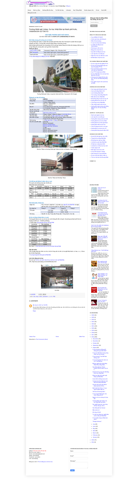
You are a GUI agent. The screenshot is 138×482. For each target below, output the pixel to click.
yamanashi (45, 296)
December (95, 338)
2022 (93, 323)
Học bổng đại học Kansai (99, 407)
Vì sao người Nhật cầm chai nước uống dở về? (100, 394)
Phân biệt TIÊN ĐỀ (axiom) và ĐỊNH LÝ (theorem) (103, 238)
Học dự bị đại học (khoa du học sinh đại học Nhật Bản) (99, 69)
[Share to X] (42, 294)
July (94, 424)
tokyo (37, 296)
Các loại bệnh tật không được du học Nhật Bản (103, 289)
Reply (34, 311)
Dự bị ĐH (103, 10)
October (95, 343)
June (94, 426)
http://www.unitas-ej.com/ (49, 112)
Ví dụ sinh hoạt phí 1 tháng (98, 151)
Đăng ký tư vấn (32, 12)
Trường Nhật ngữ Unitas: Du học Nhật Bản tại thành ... (100, 401)
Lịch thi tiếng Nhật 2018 (97, 93)
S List (97, 10)
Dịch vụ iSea (36, 10)
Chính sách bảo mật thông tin (98, 39)
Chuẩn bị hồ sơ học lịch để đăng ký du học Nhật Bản (101, 372)
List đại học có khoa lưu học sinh (99, 145)
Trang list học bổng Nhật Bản (98, 138)
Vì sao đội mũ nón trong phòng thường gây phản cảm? (103, 214)
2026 (93, 315)
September (96, 345)
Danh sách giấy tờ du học (97, 115)
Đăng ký (68, 6)
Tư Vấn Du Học (60, 10)
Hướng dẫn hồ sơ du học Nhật (99, 120)
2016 (93, 336)
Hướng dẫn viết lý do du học (98, 124)
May (94, 428)
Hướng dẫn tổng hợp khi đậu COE (100, 130)
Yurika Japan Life (89, 10)
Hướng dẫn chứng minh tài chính (99, 118)
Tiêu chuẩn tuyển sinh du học (98, 104)
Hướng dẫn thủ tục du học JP (98, 100)
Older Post (82, 336)
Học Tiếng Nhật (77, 10)
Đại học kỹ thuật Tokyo (49, 124)
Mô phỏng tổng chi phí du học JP (99, 98)
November (95, 341)
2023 (93, 321)
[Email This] (39, 294)
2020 (93, 328)
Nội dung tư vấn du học (97, 48)
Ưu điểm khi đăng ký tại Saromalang (97, 45)
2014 (93, 442)
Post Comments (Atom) (42, 339)
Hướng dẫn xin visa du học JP (98, 128)
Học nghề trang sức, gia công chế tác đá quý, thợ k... (100, 405)
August (95, 347)
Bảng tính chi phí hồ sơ (97, 49)
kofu (34, 296)
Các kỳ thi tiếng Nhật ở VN (98, 91)
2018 (93, 332)
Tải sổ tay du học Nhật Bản (98, 102)
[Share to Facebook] (44, 294)
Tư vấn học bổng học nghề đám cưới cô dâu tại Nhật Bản (101, 415)
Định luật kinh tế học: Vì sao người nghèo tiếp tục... (100, 388)
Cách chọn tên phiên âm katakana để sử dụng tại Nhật (100, 226)
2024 (93, 319)
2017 (93, 334)
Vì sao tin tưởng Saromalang (98, 42)
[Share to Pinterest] (45, 294)
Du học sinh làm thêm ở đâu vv (99, 155)
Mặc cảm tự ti (96, 410)
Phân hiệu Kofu (48, 120)
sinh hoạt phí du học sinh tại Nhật (45, 222)
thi (33, 305)
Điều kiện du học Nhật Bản (98, 96)
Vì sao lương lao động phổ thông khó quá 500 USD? (100, 350)
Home (29, 10)
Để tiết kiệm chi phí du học (98, 57)
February (95, 435)
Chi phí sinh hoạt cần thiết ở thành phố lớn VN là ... (100, 385)
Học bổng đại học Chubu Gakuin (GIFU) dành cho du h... (100, 368)
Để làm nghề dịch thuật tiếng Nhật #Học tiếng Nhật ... (100, 364)
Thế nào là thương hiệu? (99, 391)
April (94, 430)
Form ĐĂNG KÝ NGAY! (97, 37)
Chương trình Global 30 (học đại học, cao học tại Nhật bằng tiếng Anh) (99, 78)
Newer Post (32, 336)
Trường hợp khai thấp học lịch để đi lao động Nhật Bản (100, 381)
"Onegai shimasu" (97, 421)
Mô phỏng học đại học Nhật (98, 140)
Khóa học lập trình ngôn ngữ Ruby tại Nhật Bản (100, 376)
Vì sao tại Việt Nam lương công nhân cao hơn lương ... (100, 353)
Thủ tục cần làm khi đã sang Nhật (99, 157)
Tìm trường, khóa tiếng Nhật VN (99, 94)
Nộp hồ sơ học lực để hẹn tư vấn (99, 55)
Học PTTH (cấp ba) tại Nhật (98, 72)
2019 (93, 330)
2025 (93, 317)
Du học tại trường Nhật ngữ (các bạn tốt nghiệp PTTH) (99, 66)
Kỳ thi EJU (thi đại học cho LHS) (99, 136)
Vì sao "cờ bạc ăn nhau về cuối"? (102, 301)
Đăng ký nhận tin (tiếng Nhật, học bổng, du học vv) (99, 18)
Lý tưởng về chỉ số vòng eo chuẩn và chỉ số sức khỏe (103, 202)
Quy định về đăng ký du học (98, 51)
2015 (93, 440)
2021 (93, 326)
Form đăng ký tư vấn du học (45, 461)
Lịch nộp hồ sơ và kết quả (97, 53)
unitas (40, 296)
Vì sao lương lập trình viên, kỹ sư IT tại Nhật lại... (100, 360)
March (94, 433)
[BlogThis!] (41, 294)
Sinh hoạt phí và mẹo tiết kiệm (99, 153)
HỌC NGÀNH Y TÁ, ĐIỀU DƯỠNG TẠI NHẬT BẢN (103, 275)
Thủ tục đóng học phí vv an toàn (99, 126)
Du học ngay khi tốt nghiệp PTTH (99, 63)
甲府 (54, 296)
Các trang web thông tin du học (99, 89)
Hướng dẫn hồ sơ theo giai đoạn (99, 122)
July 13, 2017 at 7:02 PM (41, 305)
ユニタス (50, 296)
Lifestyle (68, 10)
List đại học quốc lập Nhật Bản (99, 142)
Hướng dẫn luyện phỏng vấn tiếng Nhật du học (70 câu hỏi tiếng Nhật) (99, 108)
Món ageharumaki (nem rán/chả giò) (102, 262)
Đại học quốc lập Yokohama (50, 126)
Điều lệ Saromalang (96, 41)
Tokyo (55, 120)
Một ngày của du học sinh (97, 149)
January (95, 437)
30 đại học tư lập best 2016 (98, 144)
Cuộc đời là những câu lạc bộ (100, 379)
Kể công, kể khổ (97, 412)
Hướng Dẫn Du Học (47, 10)
